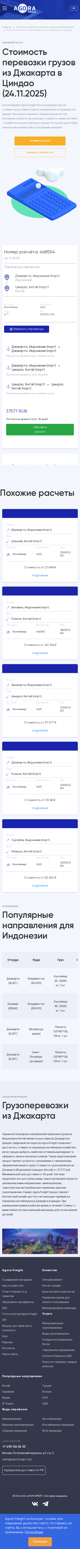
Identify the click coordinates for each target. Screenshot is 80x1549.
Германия (8, 1391)
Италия (46, 1391)
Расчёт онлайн (51, 1285)
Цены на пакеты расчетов (58, 1291)
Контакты (8, 1348)
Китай (6, 1385)
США (45, 1403)
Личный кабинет (52, 1279)
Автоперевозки (51, 1418)
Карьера (7, 1342)
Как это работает (13, 1285)
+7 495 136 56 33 (13, 1446)
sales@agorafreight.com (17, 1459)
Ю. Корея (7, 1403)
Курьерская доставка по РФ (24, 1470)
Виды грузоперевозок (55, 1333)
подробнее (40, 575)
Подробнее (34, 1532)
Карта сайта (10, 1354)
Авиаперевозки (11, 1418)
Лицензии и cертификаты (18, 1302)
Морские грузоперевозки (17, 1424)
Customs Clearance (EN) (57, 1355)
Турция (47, 1385)
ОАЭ (45, 1397)
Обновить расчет (40, 141)
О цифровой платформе (17, 1279)
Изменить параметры (40, 152)
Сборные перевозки (14, 1430)
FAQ (4, 1307)
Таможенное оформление (58, 1350)
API (4, 1319)
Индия (6, 1397)
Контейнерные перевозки (58, 1424)
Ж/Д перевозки (52, 1430)
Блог (5, 1336)
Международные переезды (59, 1307)
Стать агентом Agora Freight (19, 1313)
